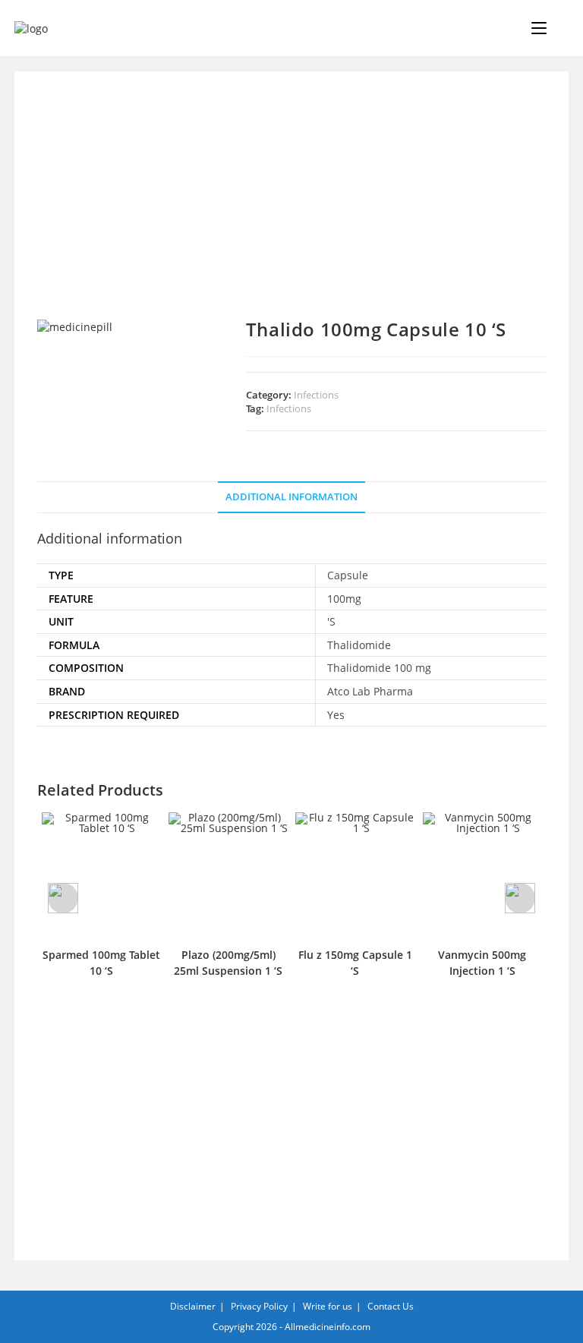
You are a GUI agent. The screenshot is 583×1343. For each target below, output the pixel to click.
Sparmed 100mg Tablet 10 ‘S (101, 962)
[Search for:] (559, 28)
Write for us (327, 1306)
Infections (316, 395)
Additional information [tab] (291, 496)
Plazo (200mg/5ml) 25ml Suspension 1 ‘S (228, 962)
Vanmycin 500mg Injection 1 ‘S (482, 962)
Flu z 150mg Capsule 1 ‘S (355, 962)
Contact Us (390, 1306)
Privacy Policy (259, 1306)
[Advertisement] (291, 206)
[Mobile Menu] (540, 28)
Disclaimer (193, 1306)
